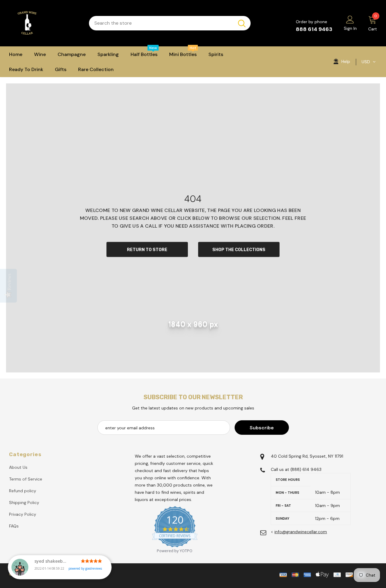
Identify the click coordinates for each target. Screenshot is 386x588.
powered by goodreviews (85, 568)
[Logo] (44, 23)
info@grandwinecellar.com (300, 531)
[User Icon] (350, 19)
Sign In (350, 28)
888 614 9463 (314, 29)
